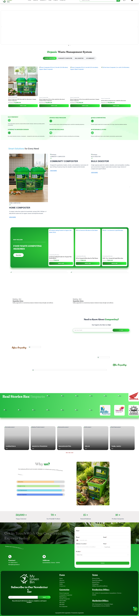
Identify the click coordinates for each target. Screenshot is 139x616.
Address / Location (81, 543)
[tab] (50, 58)
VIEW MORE (12, 217)
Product (78, 551)
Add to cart (23, 105)
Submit (102, 563)
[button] (2, 27)
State (105, 543)
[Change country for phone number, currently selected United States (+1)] (77, 540)
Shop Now (18, 255)
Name (78, 530)
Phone (78, 537)
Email (105, 537)
